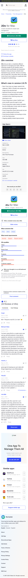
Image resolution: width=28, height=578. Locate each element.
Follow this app (7, 54)
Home (2, 14)
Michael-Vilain (5, 327)
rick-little (3, 394)
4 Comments (21, 390)
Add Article (4, 544)
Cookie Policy (5, 559)
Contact (3, 563)
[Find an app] (6, 5)
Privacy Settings (5, 555)
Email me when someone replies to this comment (14, 292)
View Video (7, 140)
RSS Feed (3, 571)
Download (15, 36)
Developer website (8, 56)
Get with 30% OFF (14, 460)
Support (3, 567)
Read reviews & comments (7, 50)
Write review (14, 224)
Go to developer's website (10, 180)
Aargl (2, 313)
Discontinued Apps (6, 540)
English (3, 528)
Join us (24, 1)
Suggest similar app (14, 507)
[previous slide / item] (3, 132)
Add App (3, 536)
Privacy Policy (5, 551)
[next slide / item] (24, 132)
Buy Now (15, 40)
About (3, 532)
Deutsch (8, 528)
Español (13, 528)
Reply (8, 323)
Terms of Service (5, 547)
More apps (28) (7, 503)
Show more (14, 427)
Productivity (9, 14)
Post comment (14, 296)
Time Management (17, 14)
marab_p (3, 360)
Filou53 (3, 375)
